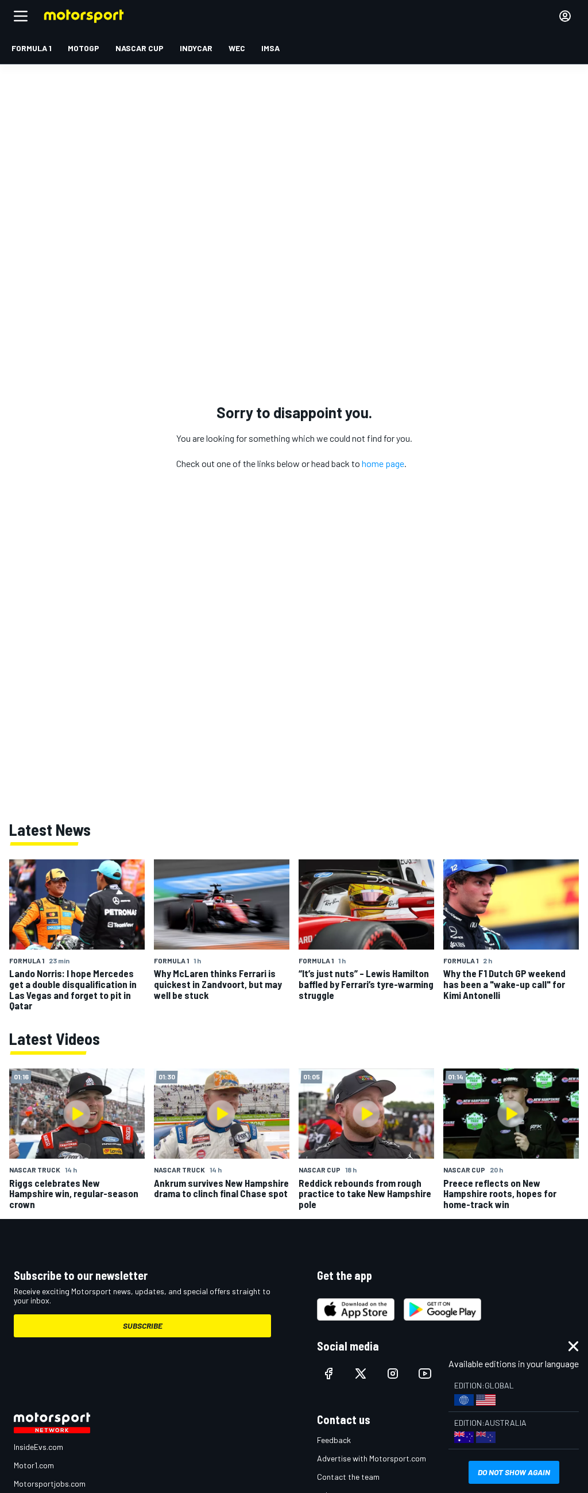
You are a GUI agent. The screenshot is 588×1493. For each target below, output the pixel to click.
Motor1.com (34, 1465)
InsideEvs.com (38, 1447)
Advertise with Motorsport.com (371, 1458)
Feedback (334, 1440)
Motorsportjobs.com (50, 1483)
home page (383, 463)
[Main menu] (20, 16)
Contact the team (348, 1477)
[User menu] (565, 16)
